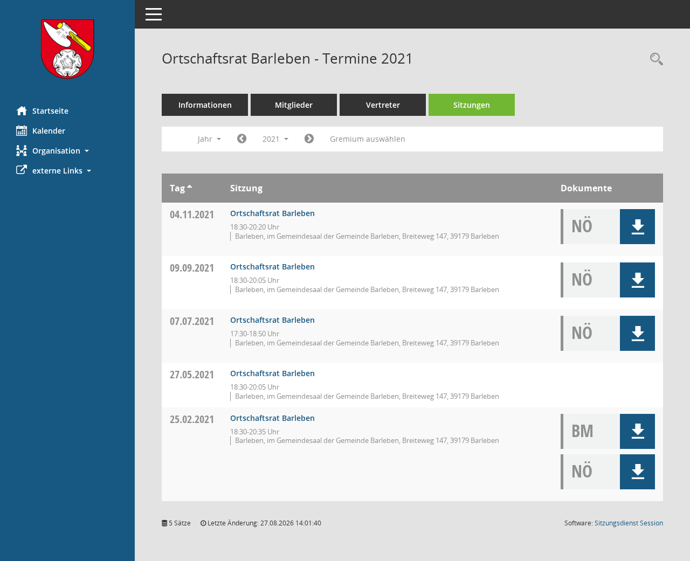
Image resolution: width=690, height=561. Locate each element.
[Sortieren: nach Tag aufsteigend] (189, 188)
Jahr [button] (206, 139)
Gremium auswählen (367, 139)
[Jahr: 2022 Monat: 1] (309, 139)
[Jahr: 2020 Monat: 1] (241, 139)
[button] (67, 151)
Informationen (205, 105)
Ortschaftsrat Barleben (272, 213)
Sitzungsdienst (629, 523)
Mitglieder (294, 105)
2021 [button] (272, 139)
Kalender (48, 131)
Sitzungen (471, 105)
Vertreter (383, 105)
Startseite (50, 111)
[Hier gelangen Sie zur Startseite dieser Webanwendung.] (67, 49)
